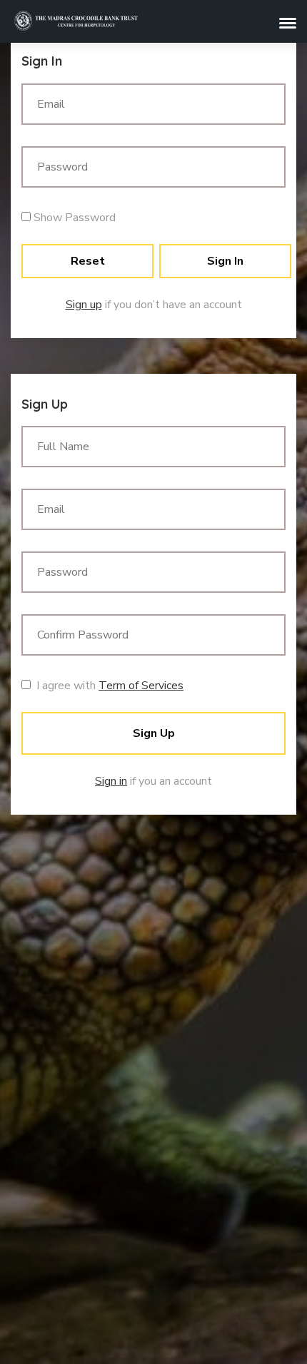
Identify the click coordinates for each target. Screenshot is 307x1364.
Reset (88, 261)
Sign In (225, 261)
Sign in (111, 781)
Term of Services (141, 685)
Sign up (84, 304)
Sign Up (154, 733)
